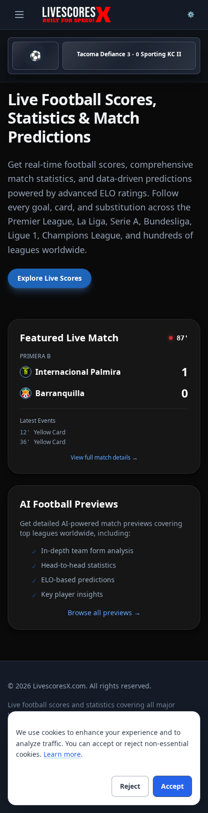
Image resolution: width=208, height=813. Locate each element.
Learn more (62, 754)
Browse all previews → (104, 612)
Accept (172, 786)
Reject (130, 786)
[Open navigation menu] (19, 14)
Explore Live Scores (49, 278)
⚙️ (190, 14)
